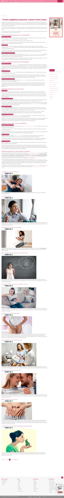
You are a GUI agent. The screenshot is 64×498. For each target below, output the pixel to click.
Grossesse (15, 1)
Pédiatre (35, 480)
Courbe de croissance (52, 489)
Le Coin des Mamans (41, 1)
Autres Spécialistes (36, 488)
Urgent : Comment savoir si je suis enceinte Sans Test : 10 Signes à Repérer (15, 253)
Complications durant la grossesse (53, 88)
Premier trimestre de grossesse (53, 74)
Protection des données (44, 496)
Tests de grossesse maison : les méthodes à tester (10, 172)
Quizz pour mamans (51, 484)
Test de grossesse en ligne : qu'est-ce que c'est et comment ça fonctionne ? (15, 284)
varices (4, 142)
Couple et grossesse (52, 92)
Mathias (3, 173)
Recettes (50, 491)
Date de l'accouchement (52, 483)
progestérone (10, 47)
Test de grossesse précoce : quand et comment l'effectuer (12, 227)
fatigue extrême (5, 46)
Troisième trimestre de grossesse (53, 78)
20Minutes (60, 496)
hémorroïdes (9, 142)
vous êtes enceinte (22, 22)
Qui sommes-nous (30, 496)
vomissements (8, 38)
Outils (36, 1)
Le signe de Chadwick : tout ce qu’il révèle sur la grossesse (12, 340)
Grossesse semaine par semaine (53, 487)
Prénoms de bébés (51, 485)
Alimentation (35, 483)
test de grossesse (37, 165)
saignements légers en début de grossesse (14, 115)
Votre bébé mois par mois (52, 488)
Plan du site (52, 496)
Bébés (19, 1)
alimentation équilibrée (35, 103)
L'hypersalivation (4, 92)
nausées (4, 38)
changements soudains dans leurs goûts (28, 126)
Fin (17, 459)
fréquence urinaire (13, 72)
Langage (35, 487)
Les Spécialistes (4, 481)
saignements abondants (34, 154)
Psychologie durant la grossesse (53, 90)
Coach (34, 489)
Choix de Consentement (16, 496)
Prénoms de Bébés (4, 480)
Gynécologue (35, 481)
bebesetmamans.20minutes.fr (4, 496)
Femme (26, 1)
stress (42, 101)
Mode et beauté (51, 94)
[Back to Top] (62, 477)
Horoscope (50, 492)
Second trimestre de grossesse (53, 76)
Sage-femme (35, 491)
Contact (34, 496)
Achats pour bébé (51, 80)
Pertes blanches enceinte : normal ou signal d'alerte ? (11, 313)
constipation (23, 80)
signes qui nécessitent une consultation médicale (35, 153)
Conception (11, 1)
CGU (49, 496)
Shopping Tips (51, 98)
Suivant (15, 459)
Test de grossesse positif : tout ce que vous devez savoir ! (12, 370)
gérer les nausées (6, 42)
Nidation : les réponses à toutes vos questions (10, 399)
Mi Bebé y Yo (56, 496)
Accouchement (51, 96)
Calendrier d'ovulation (52, 481)
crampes (4, 107)
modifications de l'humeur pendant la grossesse (10, 64)
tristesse (28, 66)
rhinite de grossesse (18, 135)
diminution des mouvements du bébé (31, 156)
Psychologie (35, 484)
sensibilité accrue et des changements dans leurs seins (32, 54)
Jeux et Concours (51, 480)
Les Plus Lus (52, 70)
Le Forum (33, 1)
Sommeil (35, 485)
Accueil (2, 15)
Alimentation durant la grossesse (53, 82)
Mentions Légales (39, 496)
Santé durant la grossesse (52, 84)
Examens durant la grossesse (53, 86)
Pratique (3, 484)
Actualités (30, 1)
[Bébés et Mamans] (4, 1)
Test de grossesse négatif (6, 196)
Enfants (23, 1)
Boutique (3, 483)
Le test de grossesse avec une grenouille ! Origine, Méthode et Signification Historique (17, 426)
